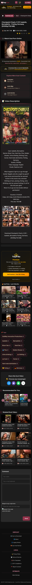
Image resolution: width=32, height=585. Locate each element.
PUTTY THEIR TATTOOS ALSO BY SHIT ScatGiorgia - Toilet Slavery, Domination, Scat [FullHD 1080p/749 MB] (8, 309)
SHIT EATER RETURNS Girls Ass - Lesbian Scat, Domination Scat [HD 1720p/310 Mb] (23, 323)
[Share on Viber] (14, 383)
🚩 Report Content (16, 566)
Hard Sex (18, 345)
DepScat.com (9, 15)
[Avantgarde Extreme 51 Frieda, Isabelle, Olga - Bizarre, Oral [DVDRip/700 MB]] (23, 454)
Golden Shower (17, 350)
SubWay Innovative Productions (12, 336)
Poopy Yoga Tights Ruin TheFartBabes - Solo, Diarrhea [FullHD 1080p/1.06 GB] (23, 295)
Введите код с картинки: (9, 503)
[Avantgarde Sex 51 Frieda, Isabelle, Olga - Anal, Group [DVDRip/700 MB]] (8, 454)
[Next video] (29, 400)
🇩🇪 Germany (18, 368)
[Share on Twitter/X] (23, 383)
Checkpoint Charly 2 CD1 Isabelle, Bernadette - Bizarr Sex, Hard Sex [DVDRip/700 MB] (8, 425)
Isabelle (4, 341)
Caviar (15, 359)
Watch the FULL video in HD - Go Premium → (16, 63)
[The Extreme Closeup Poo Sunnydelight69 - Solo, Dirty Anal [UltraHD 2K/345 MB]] (9, 290)
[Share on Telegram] (9, 383)
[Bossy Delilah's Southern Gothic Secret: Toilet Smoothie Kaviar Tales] (9, 318)
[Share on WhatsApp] (18, 383)
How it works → (16, 279)
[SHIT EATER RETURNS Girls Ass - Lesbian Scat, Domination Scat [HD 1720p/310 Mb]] (23, 318)
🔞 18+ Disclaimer (16, 560)
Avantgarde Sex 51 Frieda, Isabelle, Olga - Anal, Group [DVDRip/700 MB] (7, 460)
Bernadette (16, 341)
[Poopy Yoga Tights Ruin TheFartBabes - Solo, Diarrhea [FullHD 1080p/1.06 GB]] (23, 290)
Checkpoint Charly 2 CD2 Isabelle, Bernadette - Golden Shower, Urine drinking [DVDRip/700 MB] (23, 425)
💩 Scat (4, 359)
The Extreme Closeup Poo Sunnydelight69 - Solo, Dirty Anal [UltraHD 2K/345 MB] (8, 295)
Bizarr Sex (5, 345)
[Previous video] (3, 400)
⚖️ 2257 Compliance (16, 563)
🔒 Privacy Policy (16, 554)
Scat (17, 15)
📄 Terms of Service (16, 557)
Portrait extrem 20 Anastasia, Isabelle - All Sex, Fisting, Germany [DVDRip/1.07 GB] (23, 442)
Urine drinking (6, 354)
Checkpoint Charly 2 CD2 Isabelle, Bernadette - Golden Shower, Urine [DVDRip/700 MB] (8, 442)
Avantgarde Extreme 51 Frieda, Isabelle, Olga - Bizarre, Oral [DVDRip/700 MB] (23, 460)
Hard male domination (9, 363)
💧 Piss (4, 350)
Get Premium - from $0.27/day (16, 274)
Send (26, 518)
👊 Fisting (5, 368)
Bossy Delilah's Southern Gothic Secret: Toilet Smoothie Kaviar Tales (7, 323)
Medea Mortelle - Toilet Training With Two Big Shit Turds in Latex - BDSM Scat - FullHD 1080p (23, 309)
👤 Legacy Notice (16, 542)
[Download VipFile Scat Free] (5, 2)
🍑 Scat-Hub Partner (16, 545)
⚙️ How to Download (16, 536)
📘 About (16, 539)
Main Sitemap (16, 575)
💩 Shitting (20, 354)
